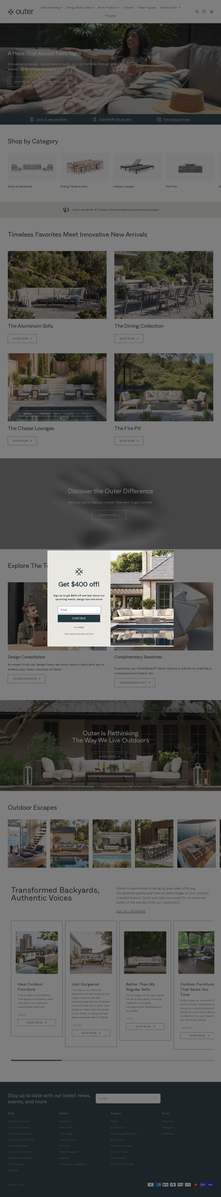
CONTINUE (79, 618)
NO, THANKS (79, 627)
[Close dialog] (169, 555)
